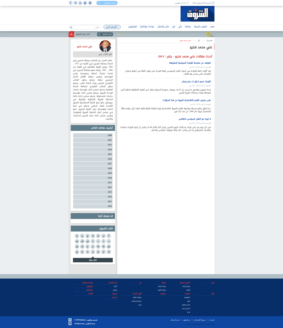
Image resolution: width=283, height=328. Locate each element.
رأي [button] (180, 26)
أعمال (115, 286)
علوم (188, 301)
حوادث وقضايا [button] (147, 26)
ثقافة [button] (91, 293)
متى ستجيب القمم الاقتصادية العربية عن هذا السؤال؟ (187, 100)
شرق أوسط (186, 286)
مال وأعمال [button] (163, 26)
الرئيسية (209, 40)
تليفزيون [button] (132, 26)
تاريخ (140, 304)
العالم (188, 290)
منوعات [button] (187, 293)
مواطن (115, 290)
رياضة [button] (188, 26)
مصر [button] (212, 26)
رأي (199, 40)
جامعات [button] (163, 293)
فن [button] (173, 26)
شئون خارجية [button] (200, 26)
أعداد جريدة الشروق (83, 34)
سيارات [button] (114, 293)
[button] (119, 34)
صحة (188, 312)
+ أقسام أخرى (112, 27)
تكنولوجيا (187, 297)
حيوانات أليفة (137, 297)
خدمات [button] (114, 297)
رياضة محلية (162, 286)
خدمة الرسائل (175, 320)
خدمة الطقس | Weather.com (84, 324)
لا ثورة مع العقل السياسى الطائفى (195, 119)
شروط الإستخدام (199, 320)
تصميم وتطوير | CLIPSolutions (85, 320)
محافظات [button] (89, 290)
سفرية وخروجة (137, 301)
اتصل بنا (211, 320)
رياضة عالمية (162, 290)
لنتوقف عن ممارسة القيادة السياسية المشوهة (190, 63)
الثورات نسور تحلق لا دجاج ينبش (196, 81)
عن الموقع (187, 320)
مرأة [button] (212, 293)
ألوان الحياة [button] (137, 293)
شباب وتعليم (186, 304)
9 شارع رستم (186, 308)
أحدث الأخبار (107, 34)
